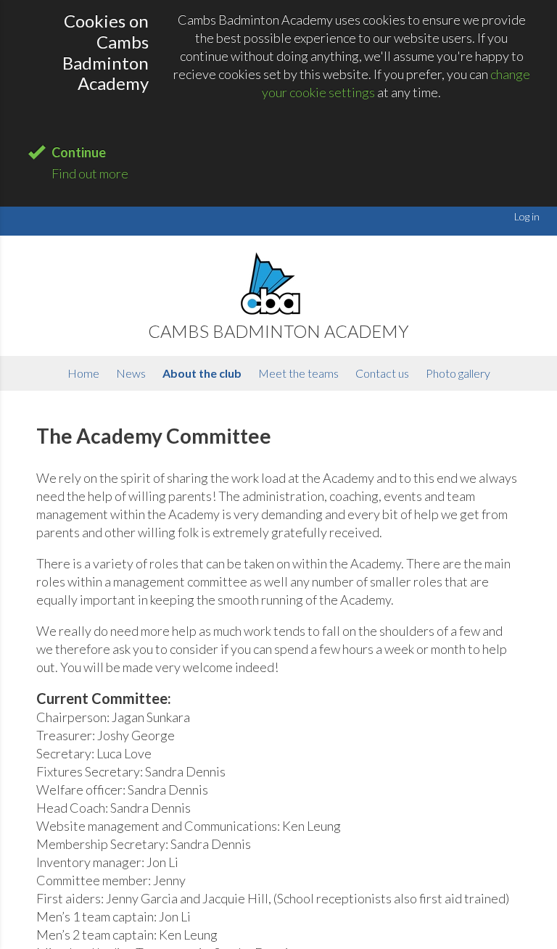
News (131, 373)
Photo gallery (458, 373)
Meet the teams (298, 373)
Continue (78, 152)
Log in (527, 216)
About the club (202, 373)
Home (83, 373)
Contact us (382, 373)
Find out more (89, 173)
